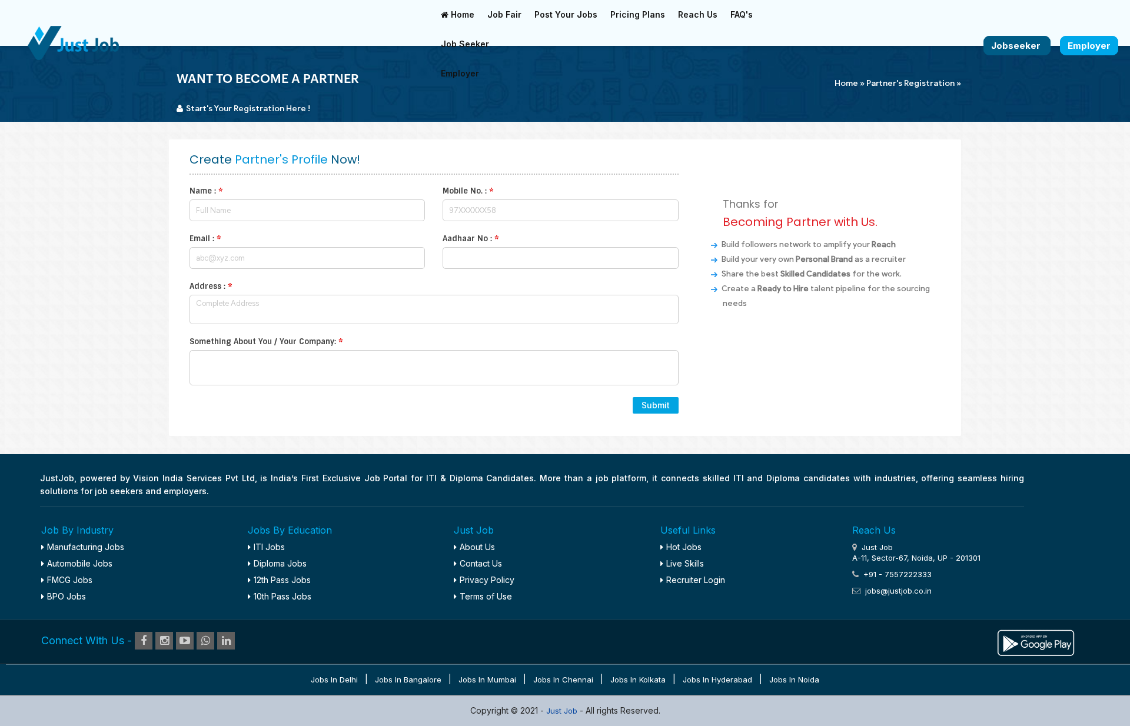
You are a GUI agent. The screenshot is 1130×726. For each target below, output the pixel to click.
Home (461, 14)
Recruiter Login (695, 580)
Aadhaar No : (471, 239)
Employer (460, 73)
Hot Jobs (684, 547)
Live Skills (685, 563)
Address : (211, 286)
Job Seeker (465, 44)
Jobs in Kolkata (638, 679)
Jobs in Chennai (563, 679)
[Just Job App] (1036, 641)
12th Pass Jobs (282, 580)
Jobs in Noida (794, 679)
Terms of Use (486, 596)
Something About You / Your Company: (266, 342)
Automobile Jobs (79, 563)
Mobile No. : (468, 191)
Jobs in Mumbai (487, 679)
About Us (477, 547)
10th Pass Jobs (282, 596)
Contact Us (481, 563)
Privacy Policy (487, 580)
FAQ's (741, 14)
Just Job (563, 710)
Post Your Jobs (565, 14)
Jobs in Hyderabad (717, 679)
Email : (205, 239)
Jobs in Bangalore (408, 679)
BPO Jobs (66, 596)
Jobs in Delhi (334, 679)
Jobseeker (1017, 45)
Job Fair (504, 14)
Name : (206, 191)
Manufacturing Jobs (85, 547)
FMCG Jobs (69, 580)
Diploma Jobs (280, 563)
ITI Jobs (269, 547)
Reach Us (697, 14)
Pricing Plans (637, 14)
